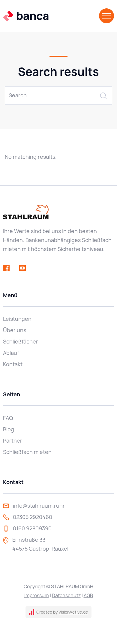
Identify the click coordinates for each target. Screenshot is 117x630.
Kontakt (12, 364)
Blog (8, 429)
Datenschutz (66, 595)
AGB (88, 595)
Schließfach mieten (27, 452)
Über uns (14, 330)
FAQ (8, 418)
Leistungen (17, 318)
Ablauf (11, 352)
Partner (12, 440)
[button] (106, 15)
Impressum (36, 595)
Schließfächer (20, 341)
